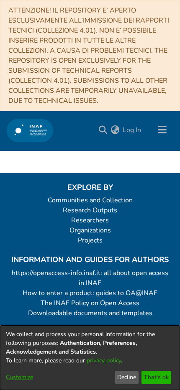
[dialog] (90, 358)
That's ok (156, 377)
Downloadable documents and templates (90, 313)
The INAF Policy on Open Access (90, 303)
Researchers (90, 220)
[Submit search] (103, 130)
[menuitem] (115, 130)
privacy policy (104, 361)
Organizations (90, 230)
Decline (126, 377)
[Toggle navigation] (162, 130)
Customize (19, 377)
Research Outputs (90, 210)
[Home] (30, 130)
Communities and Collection (90, 200)
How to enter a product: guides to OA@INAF (90, 293)
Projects (90, 240)
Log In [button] (132, 130)
